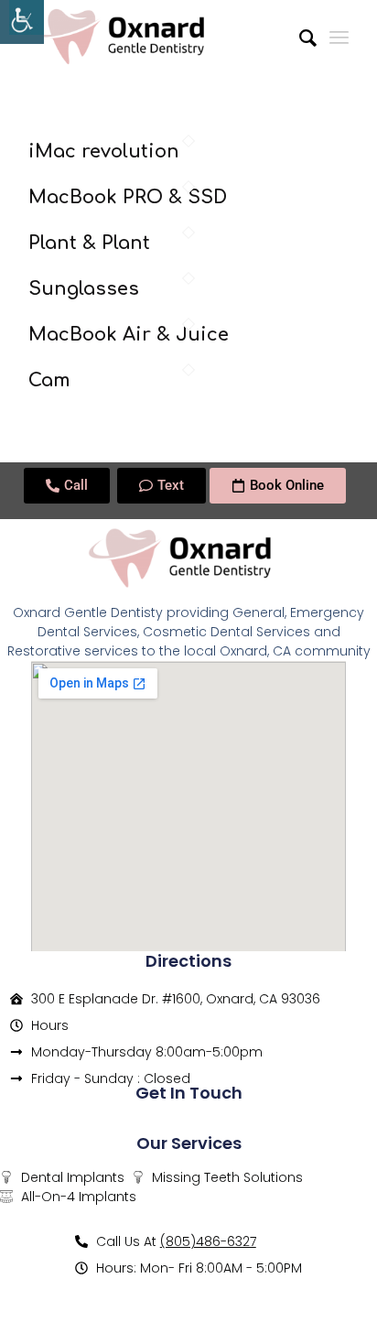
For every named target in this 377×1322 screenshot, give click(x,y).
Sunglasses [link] (83, 288)
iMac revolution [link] (103, 151)
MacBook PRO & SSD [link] (127, 197)
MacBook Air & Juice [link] (128, 334)
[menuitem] (299, 36)
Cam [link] (49, 380)
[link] (22, 22)
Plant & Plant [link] (89, 243)
